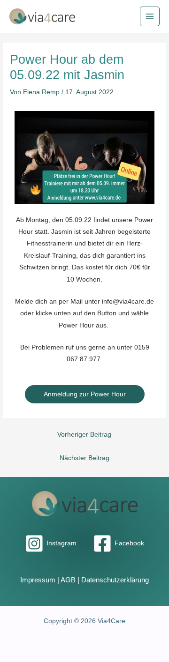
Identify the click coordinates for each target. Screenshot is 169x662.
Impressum (37, 580)
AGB (68, 580)
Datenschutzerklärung (115, 580)
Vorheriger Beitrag (84, 434)
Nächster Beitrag (84, 457)
